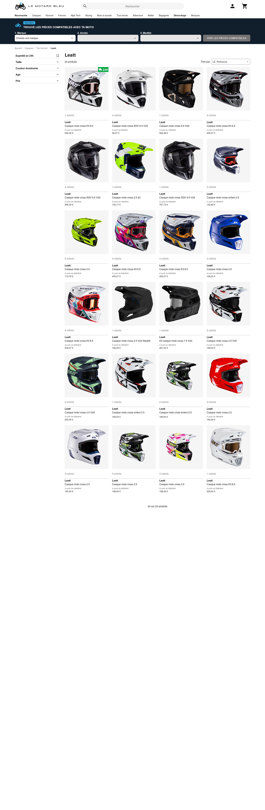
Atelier (151, 15)
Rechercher (132, 6)
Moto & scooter (104, 15)
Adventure (138, 15)
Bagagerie (164, 15)
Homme (49, 15)
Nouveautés (21, 15)
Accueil (18, 48)
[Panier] (245, 6)
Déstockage (180, 15)
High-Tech (76, 15)
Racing (88, 15)
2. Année (82, 33)
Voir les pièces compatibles (226, 38)
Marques (195, 15)
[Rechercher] (85, 6)
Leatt (68, 122)
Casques (36, 15)
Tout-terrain (122, 15)
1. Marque (20, 33)
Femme (62, 15)
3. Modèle (145, 33)
